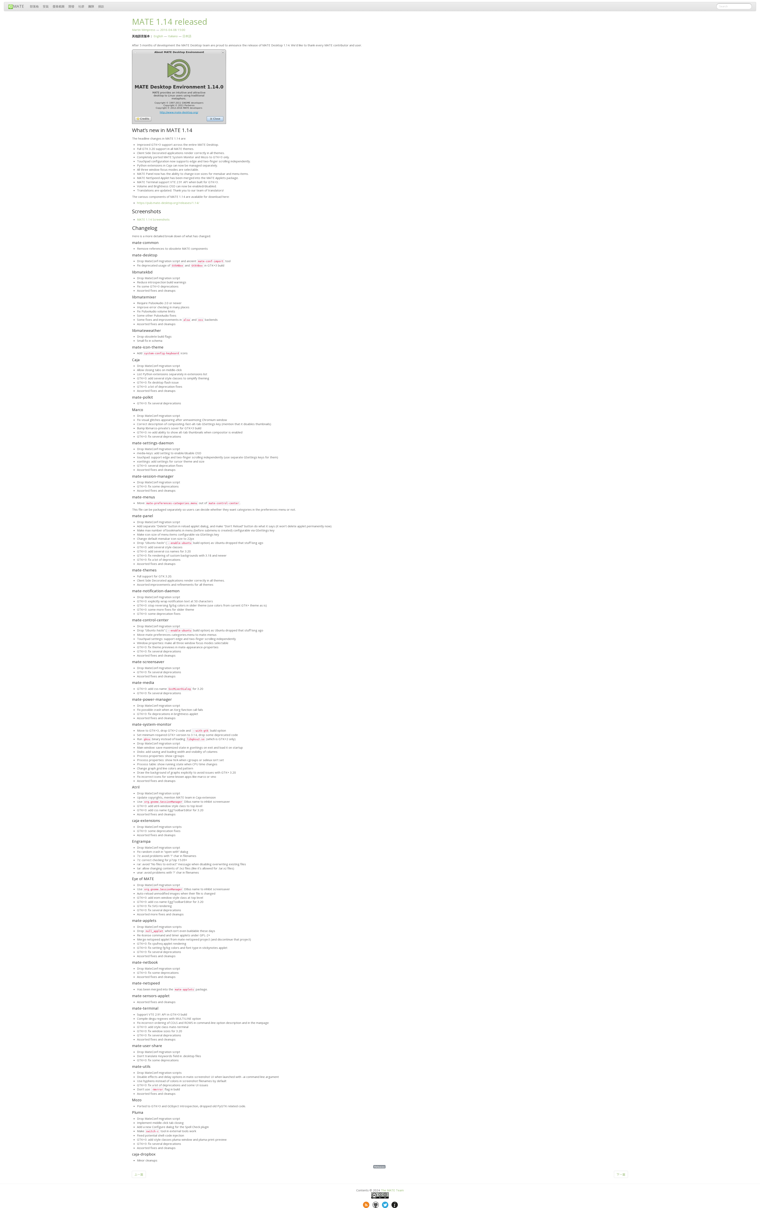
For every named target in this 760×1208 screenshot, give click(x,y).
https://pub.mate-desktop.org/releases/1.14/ (168, 203)
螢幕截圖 (59, 6)
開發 (71, 6)
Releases (379, 1166)
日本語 (186, 36)
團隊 (91, 6)
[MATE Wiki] (394, 1204)
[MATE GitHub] (375, 1204)
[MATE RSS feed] (365, 1204)
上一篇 (138, 1174)
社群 (81, 6)
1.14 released (169, 21)
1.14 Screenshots (153, 219)
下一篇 (621, 1174)
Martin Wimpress (143, 30)
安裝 (46, 6)
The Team (392, 1190)
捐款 (101, 6)
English (158, 36)
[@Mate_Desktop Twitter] (384, 1204)
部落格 (34, 6)
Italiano (173, 36)
